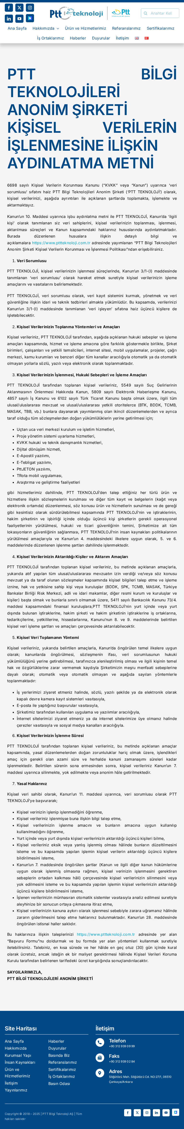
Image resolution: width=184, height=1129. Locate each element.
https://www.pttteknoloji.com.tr (61, 242)
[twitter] (19, 8)
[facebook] (9, 8)
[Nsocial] (30, 18)
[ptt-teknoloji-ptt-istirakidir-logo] (92, 8)
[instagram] (30, 8)
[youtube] (19, 19)
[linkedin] (9, 19)
